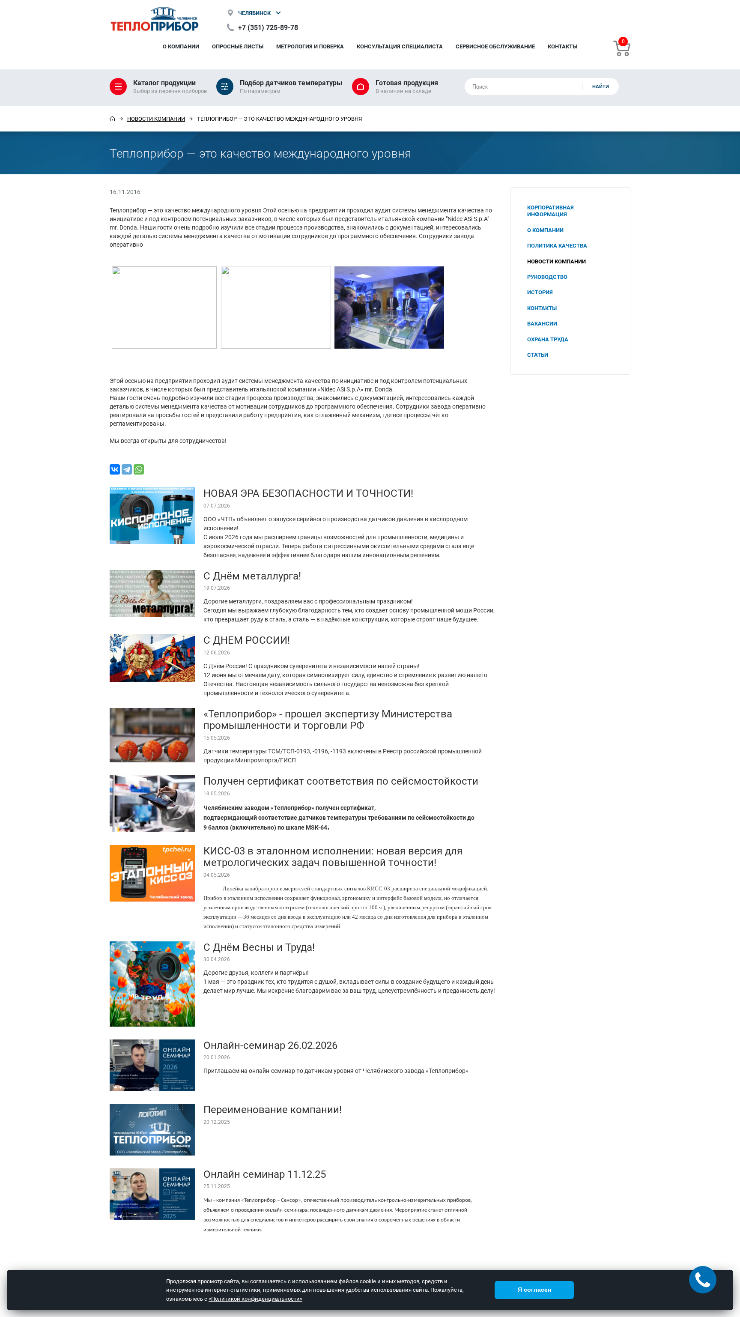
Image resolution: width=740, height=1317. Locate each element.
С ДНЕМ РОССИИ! (246, 640)
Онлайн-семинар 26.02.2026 (270, 1045)
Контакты (562, 46)
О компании (181, 46)
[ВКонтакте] (115, 469)
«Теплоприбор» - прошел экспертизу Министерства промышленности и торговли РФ (327, 719)
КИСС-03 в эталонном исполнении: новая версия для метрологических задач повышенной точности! (332, 856)
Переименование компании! (272, 1109)
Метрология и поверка (310, 46)
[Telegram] (127, 469)
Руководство (547, 277)
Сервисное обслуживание (495, 46)
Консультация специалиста (400, 46)
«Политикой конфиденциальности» (255, 1298)
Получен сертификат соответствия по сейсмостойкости (340, 781)
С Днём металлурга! (252, 575)
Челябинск (254, 13)
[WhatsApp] (139, 469)
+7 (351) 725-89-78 (268, 27)
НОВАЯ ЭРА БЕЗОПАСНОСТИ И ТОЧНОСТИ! (308, 493)
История (540, 292)
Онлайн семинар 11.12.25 (264, 1174)
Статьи (537, 354)
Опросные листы (237, 46)
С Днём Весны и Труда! (259, 947)
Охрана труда (547, 339)
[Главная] (112, 118)
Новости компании (156, 118)
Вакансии (542, 323)
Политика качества (557, 245)
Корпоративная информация (550, 210)
